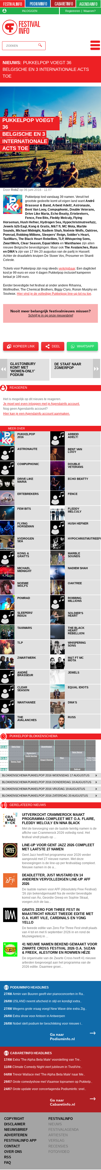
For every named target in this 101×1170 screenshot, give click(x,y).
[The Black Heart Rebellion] (75, 638)
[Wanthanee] (25, 712)
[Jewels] (75, 683)
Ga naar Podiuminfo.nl (62, 1037)
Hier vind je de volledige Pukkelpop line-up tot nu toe (54, 293)
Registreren (72, 10)
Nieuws (11, 62)
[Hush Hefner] (75, 534)
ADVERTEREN (15, 1135)
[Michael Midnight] (25, 578)
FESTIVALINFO (60, 1119)
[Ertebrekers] (25, 504)
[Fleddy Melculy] (75, 519)
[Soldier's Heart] (75, 623)
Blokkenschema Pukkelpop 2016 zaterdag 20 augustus (45, 795)
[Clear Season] (25, 698)
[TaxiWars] (25, 638)
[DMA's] (75, 712)
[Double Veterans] (75, 474)
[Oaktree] (75, 593)
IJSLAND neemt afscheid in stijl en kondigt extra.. (43, 1001)
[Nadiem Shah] (75, 578)
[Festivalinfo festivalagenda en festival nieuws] (12, 4)
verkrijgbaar (67, 268)
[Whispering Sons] (75, 653)
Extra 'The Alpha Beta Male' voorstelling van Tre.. (42, 1059)
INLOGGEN (29, 10)
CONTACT (12, 1146)
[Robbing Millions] (75, 608)
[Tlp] (25, 653)
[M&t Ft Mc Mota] (75, 668)
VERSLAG (56, 1140)
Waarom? (89, 10)
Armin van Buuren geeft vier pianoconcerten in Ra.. (44, 994)
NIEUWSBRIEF (16, 1130)
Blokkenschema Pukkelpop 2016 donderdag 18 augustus (46, 782)
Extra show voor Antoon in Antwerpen (34, 1016)
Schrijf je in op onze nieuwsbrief (50, 315)
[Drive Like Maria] (25, 489)
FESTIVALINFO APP (20, 1140)
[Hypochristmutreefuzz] (75, 549)
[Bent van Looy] (75, 459)
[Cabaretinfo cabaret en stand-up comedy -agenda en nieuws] (63, 4)
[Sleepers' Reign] (25, 623)
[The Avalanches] (25, 727)
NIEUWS (55, 1124)
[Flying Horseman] (25, 534)
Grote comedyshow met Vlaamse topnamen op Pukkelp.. (48, 1082)
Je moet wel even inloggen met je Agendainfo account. (41, 404)
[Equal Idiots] (75, 698)
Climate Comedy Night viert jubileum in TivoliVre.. (43, 1067)
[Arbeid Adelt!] (75, 444)
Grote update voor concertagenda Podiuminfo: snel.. (45, 1089)
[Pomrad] (25, 608)
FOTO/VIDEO (58, 1152)
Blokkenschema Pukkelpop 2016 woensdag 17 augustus (45, 775)
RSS (7, 1157)
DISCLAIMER (14, 1124)
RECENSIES (58, 1146)
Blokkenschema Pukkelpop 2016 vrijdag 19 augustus (43, 788)
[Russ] (75, 727)
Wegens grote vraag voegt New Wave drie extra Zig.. (45, 1009)
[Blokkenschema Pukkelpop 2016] (50, 755)
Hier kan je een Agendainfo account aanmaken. (36, 413)
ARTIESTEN (58, 1135)
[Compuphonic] (25, 474)
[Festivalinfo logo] (21, 27)
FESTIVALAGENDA (63, 1130)
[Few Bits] (25, 519)
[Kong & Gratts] (25, 564)
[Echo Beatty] (75, 489)
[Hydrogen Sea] (25, 549)
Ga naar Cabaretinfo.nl (62, 1102)
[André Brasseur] (25, 683)
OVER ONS (13, 1152)
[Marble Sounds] (75, 564)
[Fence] (75, 504)
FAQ (7, 1163)
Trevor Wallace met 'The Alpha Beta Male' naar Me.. (44, 1074)
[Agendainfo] (88, 4)
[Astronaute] (25, 459)
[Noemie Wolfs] (25, 593)
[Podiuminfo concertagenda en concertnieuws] (37, 4)
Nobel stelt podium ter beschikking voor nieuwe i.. (43, 1023)
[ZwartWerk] (25, 668)
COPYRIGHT (14, 1119)
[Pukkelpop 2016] (25, 444)
